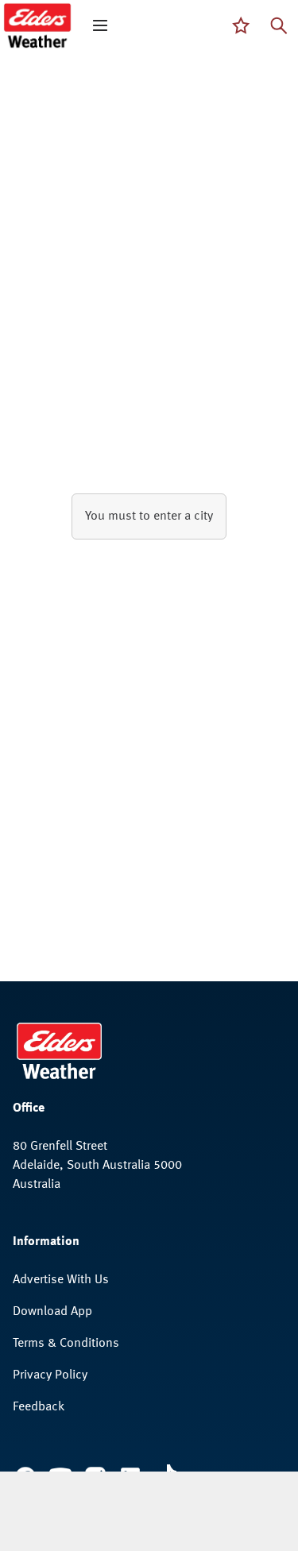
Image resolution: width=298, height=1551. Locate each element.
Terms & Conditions (66, 1343)
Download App (52, 1311)
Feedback (38, 1407)
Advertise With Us (61, 1280)
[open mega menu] (100, 25)
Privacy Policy (50, 1375)
